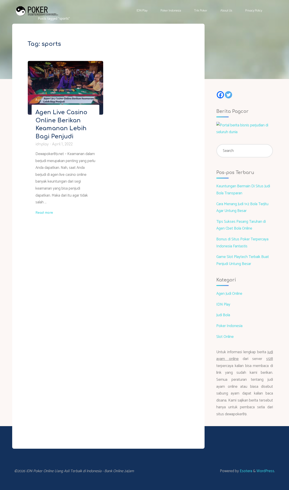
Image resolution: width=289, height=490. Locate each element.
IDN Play (223, 304)
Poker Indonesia (229, 326)
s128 (269, 359)
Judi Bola (223, 315)
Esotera (245, 471)
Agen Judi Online (49, 99)
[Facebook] (220, 94)
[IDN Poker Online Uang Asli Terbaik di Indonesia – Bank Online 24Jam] (37, 10)
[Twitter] (228, 94)
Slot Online (225, 337)
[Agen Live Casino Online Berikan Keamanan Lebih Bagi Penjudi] (65, 88)
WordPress (265, 471)
